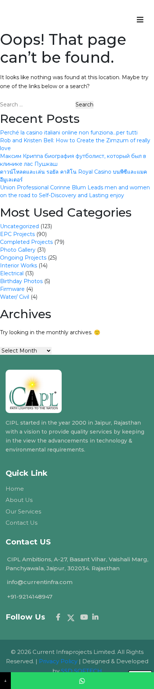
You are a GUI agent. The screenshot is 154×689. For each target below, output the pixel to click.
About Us (19, 499)
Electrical (12, 273)
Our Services (23, 511)
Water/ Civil (14, 297)
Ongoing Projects (23, 257)
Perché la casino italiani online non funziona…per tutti (69, 132)
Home (15, 488)
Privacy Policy (58, 661)
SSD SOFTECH (81, 670)
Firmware (12, 289)
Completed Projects (26, 242)
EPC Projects (17, 234)
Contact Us (21, 522)
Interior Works (18, 265)
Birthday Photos (21, 281)
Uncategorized (19, 226)
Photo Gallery (18, 249)
